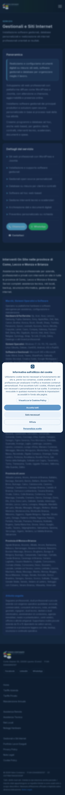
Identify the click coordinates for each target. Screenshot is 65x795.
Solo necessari (32, 415)
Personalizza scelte (32, 428)
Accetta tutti (32, 407)
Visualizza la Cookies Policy (32, 400)
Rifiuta (32, 422)
